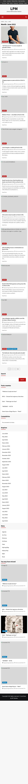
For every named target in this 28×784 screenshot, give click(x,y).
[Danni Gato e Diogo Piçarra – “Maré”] (14, 675)
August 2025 (5, 464)
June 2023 (5, 492)
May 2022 (5, 517)
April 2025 (5, 471)
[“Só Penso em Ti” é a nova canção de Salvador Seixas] (14, 35)
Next (18, 369)
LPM (14, 9)
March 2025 (5, 474)
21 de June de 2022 (19, 117)
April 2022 (5, 521)
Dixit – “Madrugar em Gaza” (9, 401)
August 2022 (5, 508)
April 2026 (5, 439)
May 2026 (5, 436)
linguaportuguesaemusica (8, 49)
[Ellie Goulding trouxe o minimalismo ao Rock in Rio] (14, 237)
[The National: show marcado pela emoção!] (14, 342)
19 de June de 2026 (19, 637)
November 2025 (6, 455)
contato (9, 1)
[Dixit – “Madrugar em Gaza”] (14, 624)
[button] (2, 17)
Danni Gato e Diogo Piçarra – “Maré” (11, 411)
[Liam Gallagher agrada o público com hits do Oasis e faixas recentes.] (14, 307)
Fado (25, 3)
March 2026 (5, 443)
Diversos (16, 3)
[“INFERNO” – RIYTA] (14, 650)
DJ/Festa (21, 3)
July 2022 (4, 511)
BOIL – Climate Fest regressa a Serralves (12, 396)
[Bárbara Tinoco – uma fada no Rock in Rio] (14, 104)
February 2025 (6, 477)
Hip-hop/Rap (21, 1)
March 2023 (5, 502)
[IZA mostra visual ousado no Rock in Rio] (14, 204)
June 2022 (5, 514)
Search (3, 374)
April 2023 (5, 499)
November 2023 (6, 483)
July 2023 (4, 489)
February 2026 (6, 446)
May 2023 (5, 496)
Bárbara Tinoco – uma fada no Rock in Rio (13, 115)
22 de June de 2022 (19, 49)
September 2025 (6, 461)
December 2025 (6, 452)
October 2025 (6, 458)
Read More (4, 57)
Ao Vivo (4, 3)
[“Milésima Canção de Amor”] (14, 573)
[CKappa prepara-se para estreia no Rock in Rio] (14, 69)
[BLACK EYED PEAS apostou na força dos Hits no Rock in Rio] (14, 273)
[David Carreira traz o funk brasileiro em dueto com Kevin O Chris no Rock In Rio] (14, 169)
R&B (8, 3)
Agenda (4, 532)
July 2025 (4, 468)
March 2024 (5, 480)
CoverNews (23, 696)
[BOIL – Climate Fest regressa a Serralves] (14, 598)
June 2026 (5, 433)
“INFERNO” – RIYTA (7, 406)
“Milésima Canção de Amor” (9, 391)
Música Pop (14, 1)
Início (4, 1)
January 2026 (5, 449)
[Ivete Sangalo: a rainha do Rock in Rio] (14, 137)
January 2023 (5, 505)
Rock (11, 3)
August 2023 (5, 486)
